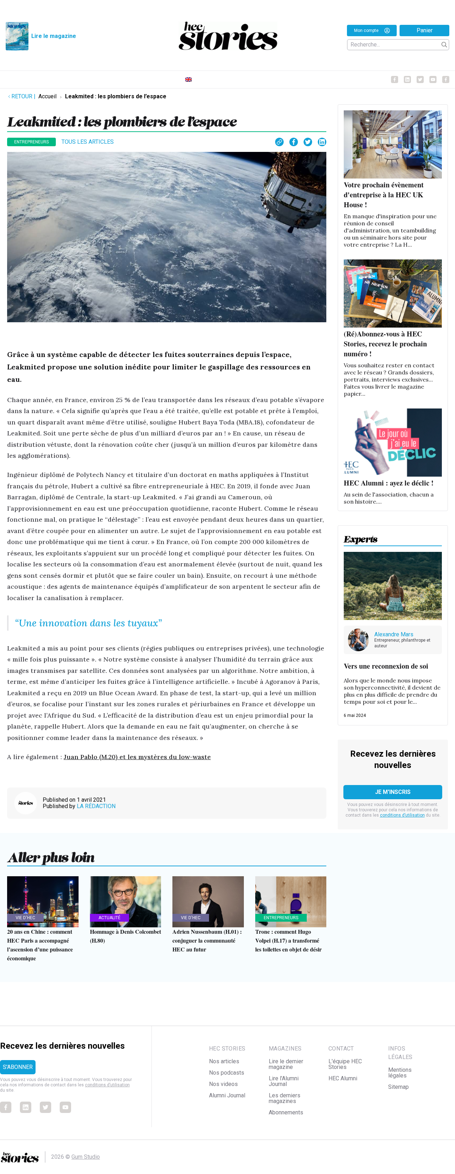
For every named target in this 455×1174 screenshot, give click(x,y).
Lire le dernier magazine (286, 1064)
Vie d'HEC (25, 917)
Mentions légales (400, 1072)
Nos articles (224, 1061)
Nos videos (223, 1084)
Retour (23, 96)
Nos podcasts (226, 1072)
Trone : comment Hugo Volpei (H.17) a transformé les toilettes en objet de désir (288, 940)
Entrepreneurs (31, 141)
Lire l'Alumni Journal (284, 1081)
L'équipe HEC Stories (345, 1064)
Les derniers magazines (284, 1098)
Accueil (47, 96)
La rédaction (96, 806)
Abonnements (286, 1112)
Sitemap (398, 1087)
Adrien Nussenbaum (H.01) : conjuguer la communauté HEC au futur (207, 940)
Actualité (109, 917)
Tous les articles (87, 141)
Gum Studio (85, 1156)
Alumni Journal (227, 1095)
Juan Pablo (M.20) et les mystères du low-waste (137, 757)
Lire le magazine (53, 36)
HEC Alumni (342, 1078)
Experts (361, 536)
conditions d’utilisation (402, 815)
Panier (425, 30)
